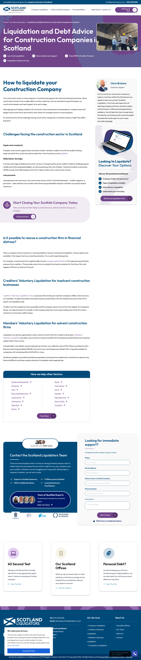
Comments (89, 499)
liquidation (63, 153)
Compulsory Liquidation (97, 645)
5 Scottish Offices (123, 625)
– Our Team (119, 629)
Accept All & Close (29, 651)
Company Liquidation (96, 625)
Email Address (90, 468)
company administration (56, 261)
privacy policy (14, 645)
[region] (28, 641)
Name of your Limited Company (97, 478)
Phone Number (91, 489)
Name (87, 458)
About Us (119, 633)
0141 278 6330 (132, 2)
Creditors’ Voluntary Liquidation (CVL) (18, 296)
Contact (119, 637)
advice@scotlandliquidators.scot (68, 621)
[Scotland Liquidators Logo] (14, 7)
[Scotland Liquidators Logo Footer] (22, 618)
